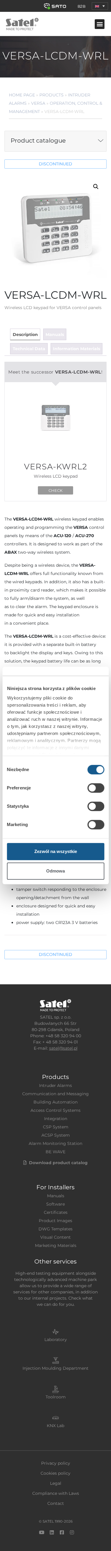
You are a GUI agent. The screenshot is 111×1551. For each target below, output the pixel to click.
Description (25, 334)
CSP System (55, 1127)
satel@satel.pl (63, 1048)
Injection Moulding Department (55, 1368)
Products (51, 95)
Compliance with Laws (55, 1493)
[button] (100, 6)
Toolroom (56, 1397)
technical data (29, 348)
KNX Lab (55, 1425)
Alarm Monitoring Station (55, 1143)
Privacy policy (55, 1463)
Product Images (55, 1220)
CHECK (55, 490)
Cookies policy (55, 1473)
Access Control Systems (55, 1110)
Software (55, 1204)
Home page (22, 95)
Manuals (55, 1195)
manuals (55, 334)
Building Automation (55, 1102)
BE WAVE (55, 1151)
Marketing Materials (55, 1245)
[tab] (25, 334)
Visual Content (55, 1237)
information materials (76, 348)
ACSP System (55, 1135)
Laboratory (55, 1339)
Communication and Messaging (55, 1093)
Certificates (55, 1212)
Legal (55, 1483)
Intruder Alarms (55, 1085)
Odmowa (55, 870)
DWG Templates (55, 1229)
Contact (55, 1503)
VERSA (38, 103)
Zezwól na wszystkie (55, 851)
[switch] (95, 788)
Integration (55, 1118)
